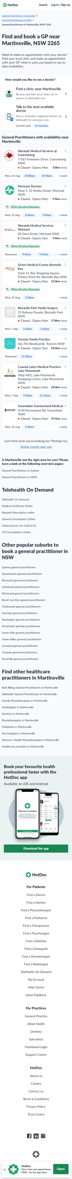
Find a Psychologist (36, 933)
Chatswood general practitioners (21, 606)
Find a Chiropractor (36, 925)
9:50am (27, 395)
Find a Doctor (36, 895)
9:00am (46, 215)
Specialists (36, 1039)
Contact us (36, 1091)
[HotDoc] (10, 5)
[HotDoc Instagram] (43, 1136)
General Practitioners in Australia (18, 16)
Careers (36, 1083)
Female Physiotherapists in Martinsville (24, 701)
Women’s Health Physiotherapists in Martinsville (30, 740)
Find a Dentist (36, 902)
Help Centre (36, 987)
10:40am (47, 176)
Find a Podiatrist (36, 918)
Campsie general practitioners (19, 652)
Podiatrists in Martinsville (16, 727)
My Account (36, 979)
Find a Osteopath (36, 948)
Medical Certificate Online (17, 506)
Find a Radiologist (36, 964)
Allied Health (36, 1024)
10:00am (29, 176)
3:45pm (45, 329)
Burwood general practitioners (20, 580)
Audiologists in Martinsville (17, 707)
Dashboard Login (36, 1047)
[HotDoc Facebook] (29, 1136)
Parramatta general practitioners (21, 626)
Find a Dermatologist (36, 956)
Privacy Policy (36, 1106)
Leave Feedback (36, 995)
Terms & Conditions (36, 1099)
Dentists (36, 1031)
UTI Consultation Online (16, 532)
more (63, 176)
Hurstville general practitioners (20, 659)
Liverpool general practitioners (20, 646)
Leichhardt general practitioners (20, 587)
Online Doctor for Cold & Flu (19, 526)
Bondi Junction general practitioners (23, 600)
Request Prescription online (18, 512)
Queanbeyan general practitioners (22, 574)
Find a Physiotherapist (36, 910)
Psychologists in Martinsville (18, 733)
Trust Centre (36, 1114)
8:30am (29, 215)
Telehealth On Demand (15, 499)
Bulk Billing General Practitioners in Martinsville (30, 687)
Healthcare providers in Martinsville (23, 746)
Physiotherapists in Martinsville (20, 720)
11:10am (45, 395)
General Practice (36, 1016)
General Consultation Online (18, 519)
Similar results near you (36, 446)
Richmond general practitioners (20, 593)
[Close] (4, 1169)
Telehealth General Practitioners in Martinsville (29, 694)
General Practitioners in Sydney (20, 470)
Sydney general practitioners (19, 567)
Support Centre (36, 1054)
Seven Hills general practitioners (21, 633)
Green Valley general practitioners (21, 639)
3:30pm (29, 297)
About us (36, 1076)
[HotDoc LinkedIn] (36, 1136)
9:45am (26, 254)
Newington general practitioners (21, 619)
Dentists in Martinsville (15, 714)
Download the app (36, 848)
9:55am (43, 254)
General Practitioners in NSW (16, 20)
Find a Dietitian (36, 941)
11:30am (26, 356)
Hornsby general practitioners (19, 613)
